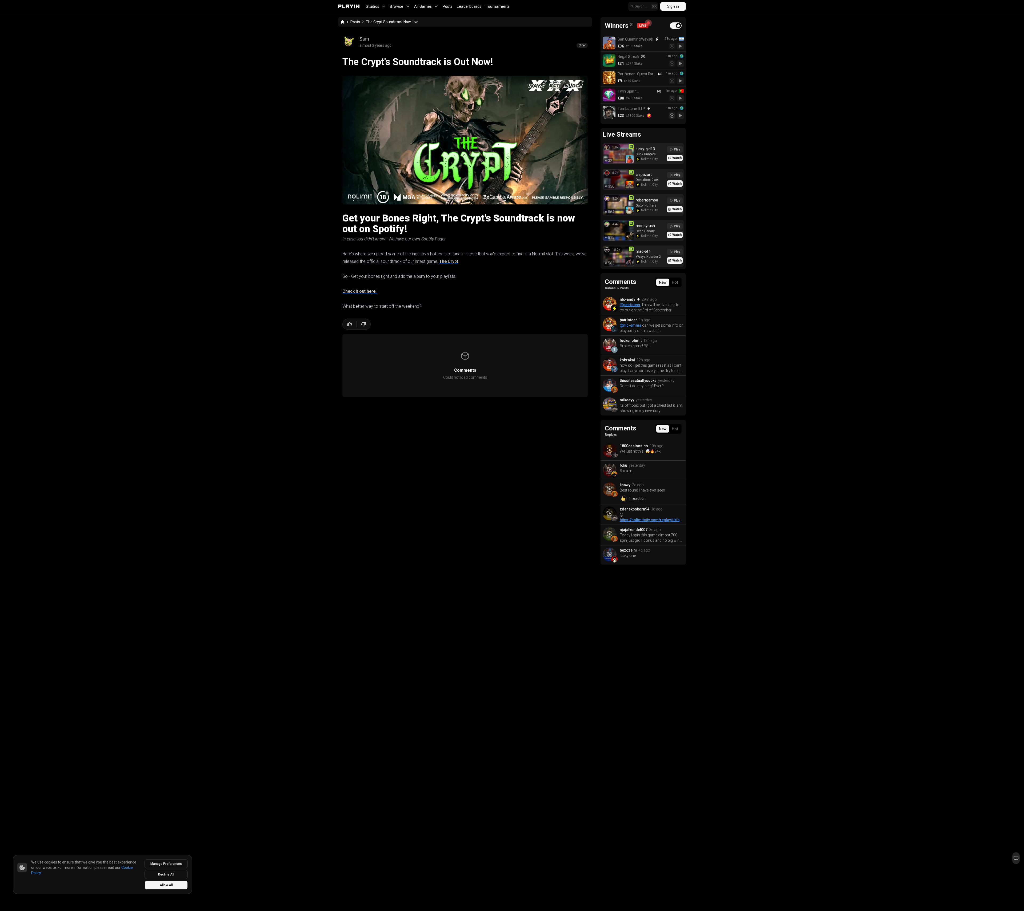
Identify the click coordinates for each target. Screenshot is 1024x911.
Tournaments (498, 6)
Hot (675, 282)
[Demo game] (680, 46)
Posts (448, 6)
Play (677, 149)
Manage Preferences (166, 864)
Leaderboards (469, 6)
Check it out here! (360, 291)
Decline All (166, 874)
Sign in (673, 6)
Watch (677, 158)
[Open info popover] (632, 24)
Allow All (166, 885)
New (662, 282)
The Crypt (448, 261)
